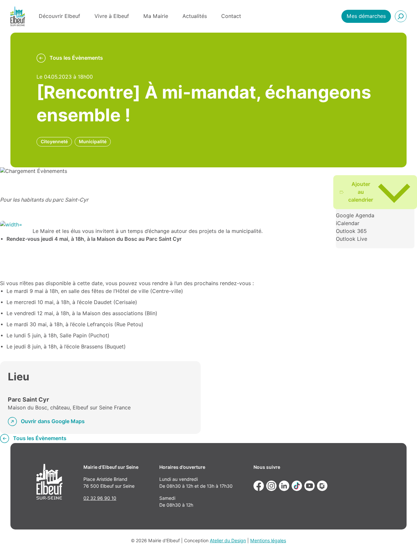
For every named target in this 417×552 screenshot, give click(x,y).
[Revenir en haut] (402, 537)
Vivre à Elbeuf (111, 16)
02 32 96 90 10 (99, 498)
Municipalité (93, 141)
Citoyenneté (54, 141)
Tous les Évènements (76, 58)
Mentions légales (268, 540)
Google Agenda (355, 215)
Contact (231, 16)
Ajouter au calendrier (360, 192)
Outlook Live (351, 239)
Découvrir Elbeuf (59, 16)
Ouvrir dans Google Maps (53, 421)
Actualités (194, 16)
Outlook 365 (351, 231)
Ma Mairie (155, 16)
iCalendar (347, 223)
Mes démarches (366, 16)
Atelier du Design (228, 540)
